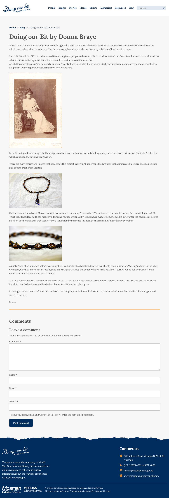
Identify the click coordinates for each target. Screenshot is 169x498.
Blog (22, 27)
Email (13, 388)
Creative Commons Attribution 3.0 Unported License (85, 491)
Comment (15, 341)
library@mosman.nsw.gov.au (138, 470)
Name (13, 374)
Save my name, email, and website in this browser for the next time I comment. (53, 414)
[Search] (163, 8)
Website (13, 401)
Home (12, 27)
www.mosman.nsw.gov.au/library (141, 475)
